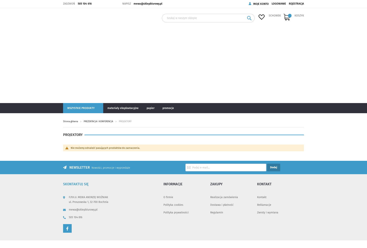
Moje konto (261, 4)
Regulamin (216, 212)
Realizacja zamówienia (224, 197)
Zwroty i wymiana (267, 212)
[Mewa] (76, 55)
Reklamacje (264, 205)
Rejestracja (296, 3)
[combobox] (208, 18)
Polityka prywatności (176, 212)
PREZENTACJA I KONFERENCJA (99, 121)
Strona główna (71, 121)
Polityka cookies (173, 205)
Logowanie (279, 3)
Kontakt (261, 197)
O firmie (168, 197)
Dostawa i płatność (222, 205)
